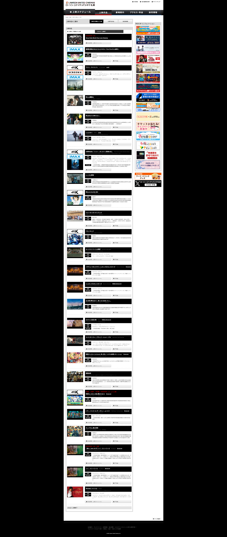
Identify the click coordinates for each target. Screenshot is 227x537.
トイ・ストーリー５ (92, 468)
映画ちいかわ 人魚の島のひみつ (95, 394)
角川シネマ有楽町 (116, 529)
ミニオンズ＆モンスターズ (94, 283)
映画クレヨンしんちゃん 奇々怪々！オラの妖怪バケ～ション (104, 354)
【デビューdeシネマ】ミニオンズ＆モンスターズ (100, 266)
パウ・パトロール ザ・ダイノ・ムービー (98, 411)
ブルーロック (90, 231)
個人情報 (111, 527)
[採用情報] (153, 12)
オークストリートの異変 (93, 249)
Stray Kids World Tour (97, 38)
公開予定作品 (111, 21)
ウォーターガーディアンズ (94, 212)
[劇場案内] (120, 12)
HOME (67, 17)
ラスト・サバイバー (92, 67)
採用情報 (105, 527)
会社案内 (90, 527)
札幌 (70, 17)
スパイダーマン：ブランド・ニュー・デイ (98, 337)
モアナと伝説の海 (91, 319)
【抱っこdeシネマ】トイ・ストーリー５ (98, 448)
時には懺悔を (90, 97)
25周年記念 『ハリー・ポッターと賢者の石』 (99, 151)
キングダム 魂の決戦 (92, 428)
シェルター (89, 132)
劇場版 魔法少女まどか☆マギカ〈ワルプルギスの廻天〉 (102, 49)
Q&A (109, 529)
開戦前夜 (88, 373)
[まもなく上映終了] (109, 32)
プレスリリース (97, 527)
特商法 (105, 529)
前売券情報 (125, 21)
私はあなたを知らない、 (93, 115)
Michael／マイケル (91, 488)
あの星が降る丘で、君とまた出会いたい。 (98, 300)
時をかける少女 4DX (92, 192)
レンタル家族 (90, 175)
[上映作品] (103, 12)
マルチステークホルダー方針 (95, 529)
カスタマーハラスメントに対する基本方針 (125, 527)
